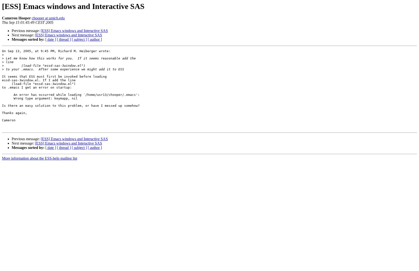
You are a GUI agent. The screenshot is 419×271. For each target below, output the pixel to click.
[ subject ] (79, 39)
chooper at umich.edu (48, 18)
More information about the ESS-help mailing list (39, 158)
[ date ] (50, 39)
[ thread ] (64, 39)
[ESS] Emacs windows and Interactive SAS (74, 31)
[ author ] (95, 39)
